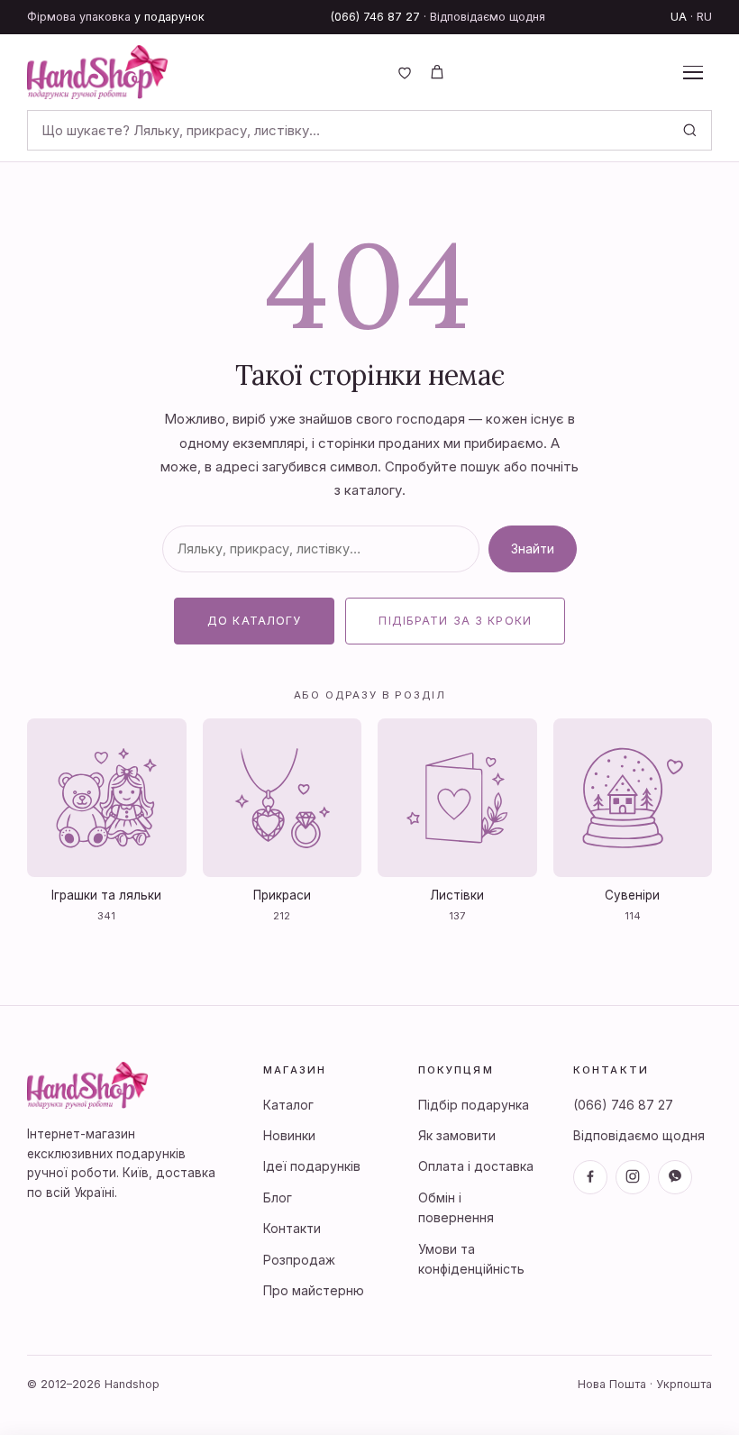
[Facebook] (590, 1177)
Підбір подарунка (473, 1104)
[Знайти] (690, 130)
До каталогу (254, 620)
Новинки (289, 1135)
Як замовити (457, 1135)
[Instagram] (633, 1177)
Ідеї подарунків (311, 1166)
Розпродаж (299, 1259)
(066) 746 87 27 (375, 16)
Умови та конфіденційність (471, 1258)
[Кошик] (437, 72)
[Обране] (405, 72)
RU (704, 16)
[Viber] (675, 1177)
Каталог (288, 1104)
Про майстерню (313, 1290)
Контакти (292, 1228)
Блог (277, 1197)
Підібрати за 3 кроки (455, 620)
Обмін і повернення (456, 1207)
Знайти (532, 548)
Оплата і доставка (476, 1166)
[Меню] (693, 72)
